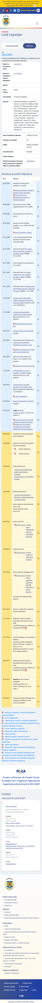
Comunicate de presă (11, 903)
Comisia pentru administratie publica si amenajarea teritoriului (23, 472)
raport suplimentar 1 (21, 396)
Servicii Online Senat (28, 10)
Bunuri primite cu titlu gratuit (13, 964)
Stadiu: (5, 145)
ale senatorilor (8, 950)
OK (34, 5)
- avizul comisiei (9, 734)
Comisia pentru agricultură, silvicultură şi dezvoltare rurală (23, 251)
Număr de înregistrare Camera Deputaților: (6, 77)
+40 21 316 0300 (11, 821)
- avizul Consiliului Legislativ (14, 729)
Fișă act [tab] (29, 46)
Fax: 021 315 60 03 (11, 857)
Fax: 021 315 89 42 (11, 837)
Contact (34, 990)
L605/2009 (7, 54)
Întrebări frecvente (9, 990)
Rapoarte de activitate (11, 940)
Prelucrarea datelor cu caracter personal (16, 943)
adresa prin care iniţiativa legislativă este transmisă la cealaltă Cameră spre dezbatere (23, 427)
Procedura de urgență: (10, 140)
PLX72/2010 (18, 73)
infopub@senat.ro (11, 844)
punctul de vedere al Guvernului (25, 366)
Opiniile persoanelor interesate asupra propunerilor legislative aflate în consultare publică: (13, 163)
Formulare (7, 966)
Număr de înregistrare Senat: (6, 66)
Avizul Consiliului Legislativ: (12, 135)
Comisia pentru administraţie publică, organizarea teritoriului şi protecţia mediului (23, 300)
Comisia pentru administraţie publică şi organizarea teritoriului (24, 289)
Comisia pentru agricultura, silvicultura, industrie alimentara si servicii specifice (24, 497)
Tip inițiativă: (7, 97)
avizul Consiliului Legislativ (23, 232)
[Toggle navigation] (37, 23)
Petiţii (6, 926)
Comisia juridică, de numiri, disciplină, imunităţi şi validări (22, 274)
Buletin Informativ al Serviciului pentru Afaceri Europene (21, 918)
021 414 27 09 (10, 832)
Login (21, 996)
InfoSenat (7, 912)
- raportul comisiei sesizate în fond (16, 737)
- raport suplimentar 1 (11, 745)
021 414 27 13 (10, 855)
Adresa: (5, 85)
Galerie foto (8, 905)
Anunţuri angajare (9, 987)
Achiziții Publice (27, 983)
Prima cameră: (5, 91)
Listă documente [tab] (11, 46)
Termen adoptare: (8, 156)
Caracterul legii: (8, 152)
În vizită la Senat (24, 987)
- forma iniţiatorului (10, 718)
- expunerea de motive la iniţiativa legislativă (20, 721)
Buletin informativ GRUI (11, 915)
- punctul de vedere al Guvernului (15, 731)
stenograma (23, 625)
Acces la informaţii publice (12, 929)
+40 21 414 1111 (11, 819)
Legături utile (23, 990)
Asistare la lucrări (9, 937)
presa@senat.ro (11, 864)
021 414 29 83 (10, 835)
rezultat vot (16, 413)
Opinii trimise (31, 161)
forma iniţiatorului (20, 195)
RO (38, 10)
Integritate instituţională (11, 973)
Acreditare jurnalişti (10, 900)
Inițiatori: (6, 101)
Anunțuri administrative (11, 983)
